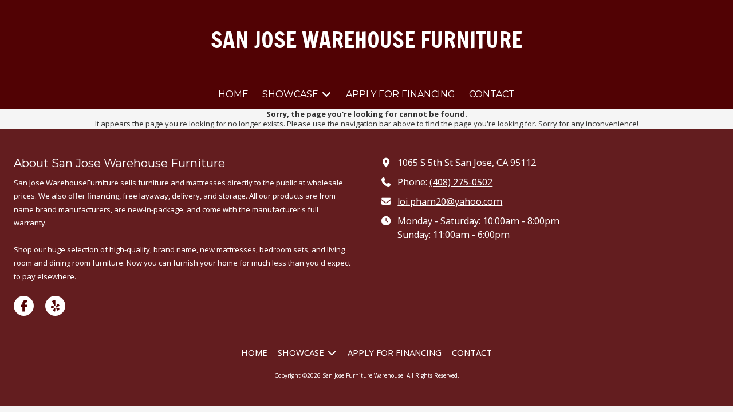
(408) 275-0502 (460, 182)
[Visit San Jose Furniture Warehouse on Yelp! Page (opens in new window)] (55, 306)
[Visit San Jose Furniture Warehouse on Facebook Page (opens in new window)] (24, 306)
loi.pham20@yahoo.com (449, 201)
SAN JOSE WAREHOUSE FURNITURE (366, 40)
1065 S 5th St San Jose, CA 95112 (466, 162)
